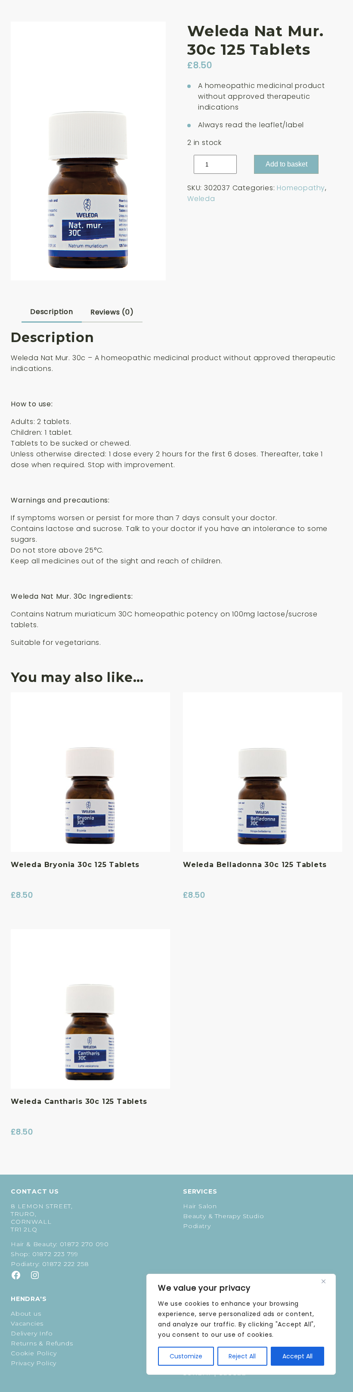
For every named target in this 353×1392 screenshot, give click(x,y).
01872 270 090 (84, 1244)
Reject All (242, 1356)
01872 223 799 (55, 1254)
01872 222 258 (65, 1264)
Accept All (297, 1356)
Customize (186, 1356)
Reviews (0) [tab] (112, 312)
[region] (241, 1324)
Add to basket (286, 164)
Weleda (201, 199)
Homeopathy (301, 188)
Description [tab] (51, 312)
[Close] (327, 1281)
